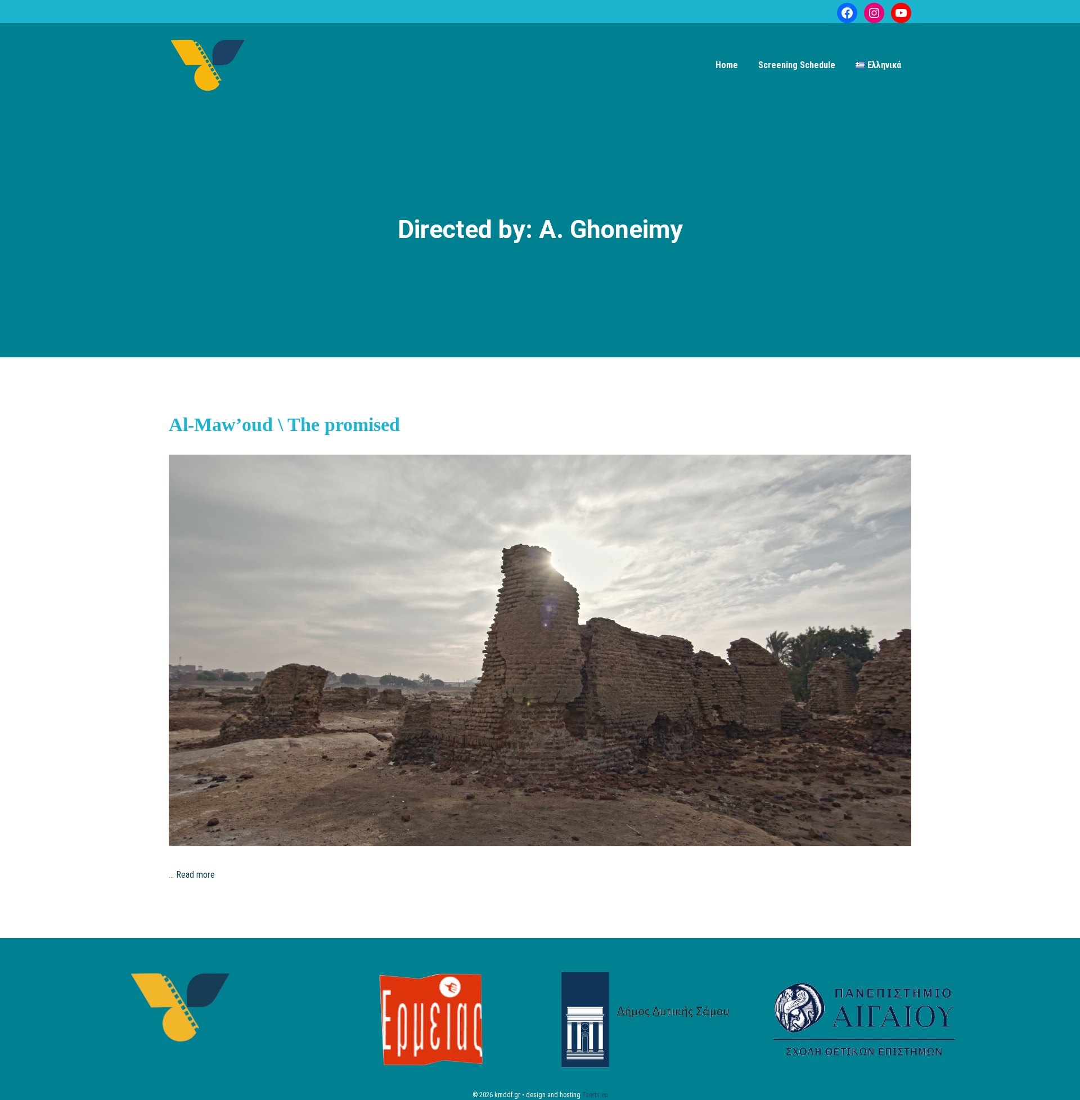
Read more (195, 874)
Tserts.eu (595, 1095)
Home (727, 65)
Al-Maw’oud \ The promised (284, 424)
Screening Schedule (796, 65)
